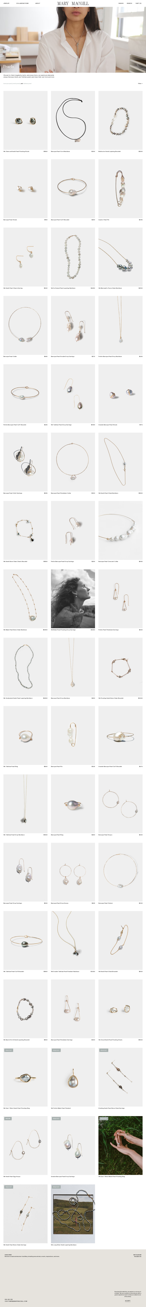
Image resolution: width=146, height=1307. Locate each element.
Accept (128, 1301)
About (37, 3)
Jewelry (6, 3)
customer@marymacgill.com (16, 1301)
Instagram (137, 1255)
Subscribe (8, 1255)
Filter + (140, 83)
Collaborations (22, 3)
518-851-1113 (9, 1299)
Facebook (137, 1256)
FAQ (140, 1301)
